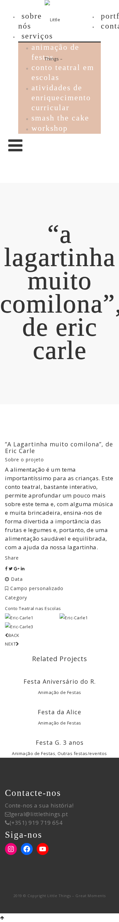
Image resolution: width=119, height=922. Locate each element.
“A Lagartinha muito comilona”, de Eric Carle (59, 447)
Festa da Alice (59, 712)
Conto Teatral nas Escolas (33, 608)
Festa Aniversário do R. (59, 681)
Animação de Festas (59, 692)
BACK (14, 635)
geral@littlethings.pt (39, 814)
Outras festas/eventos (82, 753)
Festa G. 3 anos (60, 742)
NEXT (10, 644)
